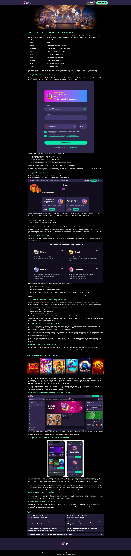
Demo (32, 372)
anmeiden (90, 2)
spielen (33, 368)
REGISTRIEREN (102, 2)
